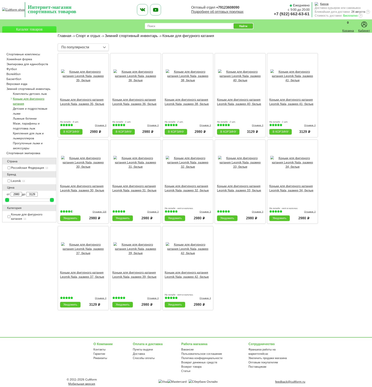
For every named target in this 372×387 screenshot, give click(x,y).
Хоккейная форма (19, 59)
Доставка (139, 353)
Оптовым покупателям (263, 362)
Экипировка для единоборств (27, 64)
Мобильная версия (81, 383)
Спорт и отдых (88, 36)
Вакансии (187, 349)
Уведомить (70, 218)
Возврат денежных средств (199, 362)
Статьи (185, 371)
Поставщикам (257, 366)
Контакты (99, 349)
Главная (64, 36)
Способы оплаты (144, 358)
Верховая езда (16, 84)
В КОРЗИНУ (71, 131)
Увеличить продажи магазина (267, 358)
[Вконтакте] (142, 9)
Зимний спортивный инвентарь (131, 36)
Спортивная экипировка (23, 153)
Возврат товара (191, 366)
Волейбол (13, 74)
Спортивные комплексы (23, 54)
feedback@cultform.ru (290, 381)
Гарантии (99, 353)
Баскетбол (13, 79)
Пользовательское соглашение (201, 353)
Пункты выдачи (143, 349)
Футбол (11, 69)
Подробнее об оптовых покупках (217, 12)
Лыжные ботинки (25, 118)
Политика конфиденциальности (201, 358)
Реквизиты (100, 358)
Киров (324, 4)
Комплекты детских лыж (30, 93)
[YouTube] (155, 9)
